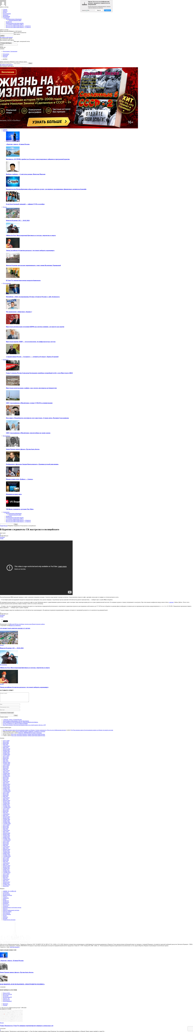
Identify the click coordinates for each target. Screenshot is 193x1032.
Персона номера (7, 911)
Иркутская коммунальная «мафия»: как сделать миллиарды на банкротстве (31, 388)
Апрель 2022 (6, 797)
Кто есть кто (6, 904)
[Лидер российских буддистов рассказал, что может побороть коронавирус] (13, 247)
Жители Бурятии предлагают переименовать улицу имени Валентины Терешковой (33, 265)
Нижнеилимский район (15, 20)
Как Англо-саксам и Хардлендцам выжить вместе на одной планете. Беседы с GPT (24, 725)
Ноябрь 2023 (6, 774)
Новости (5, 11)
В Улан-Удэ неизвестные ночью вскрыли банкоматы (23, 280)
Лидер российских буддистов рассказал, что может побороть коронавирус (30, 250)
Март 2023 (5, 782)
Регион (5, 12)
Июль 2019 (6, 842)
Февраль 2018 (6, 865)
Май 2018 (5, 861)
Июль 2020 (6, 826)
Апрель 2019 (6, 846)
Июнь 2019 (6, 844)
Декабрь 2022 (6, 786)
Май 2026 (5, 744)
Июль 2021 (6, 810)
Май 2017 (5, 878)
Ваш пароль (17, 34)
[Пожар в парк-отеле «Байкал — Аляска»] (13, 476)
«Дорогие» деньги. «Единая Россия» (18, 144)
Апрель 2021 (6, 814)
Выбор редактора (7, 895)
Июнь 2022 (6, 795)
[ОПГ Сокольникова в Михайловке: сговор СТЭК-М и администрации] (13, 400)
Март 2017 (5, 880)
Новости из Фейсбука (15, 625)
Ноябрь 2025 (6, 753)
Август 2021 (6, 808)
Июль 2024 (6, 766)
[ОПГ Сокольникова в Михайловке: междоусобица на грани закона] (13, 430)
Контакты (5, 55)
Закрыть (99, 10)
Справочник (6, 17)
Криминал (5, 15)
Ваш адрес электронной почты (22, 41)
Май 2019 (5, 845)
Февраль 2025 (6, 762)
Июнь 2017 (6, 876)
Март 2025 (5, 761)
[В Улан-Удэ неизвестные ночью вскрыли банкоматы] (13, 277)
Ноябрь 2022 (6, 788)
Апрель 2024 (6, 770)
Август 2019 (6, 841)
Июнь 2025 (6, 758)
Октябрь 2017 (6, 871)
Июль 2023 (6, 777)
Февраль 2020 (6, 833)
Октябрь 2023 (6, 776)
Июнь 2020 (6, 827)
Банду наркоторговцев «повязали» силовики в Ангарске (30, 731)
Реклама (5, 56)
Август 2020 (6, 825)
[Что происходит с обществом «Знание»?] (13, 308)
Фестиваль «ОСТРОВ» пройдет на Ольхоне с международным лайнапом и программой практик (38, 159)
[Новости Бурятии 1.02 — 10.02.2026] (13, 217)
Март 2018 (5, 864)
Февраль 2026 (6, 748)
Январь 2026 (6, 750)
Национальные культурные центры (12, 907)
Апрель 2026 (6, 746)
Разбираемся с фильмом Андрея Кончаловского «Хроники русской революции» (32, 464)
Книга (4, 899)
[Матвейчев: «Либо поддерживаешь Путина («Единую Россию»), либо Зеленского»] (13, 293)
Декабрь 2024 (6, 763)
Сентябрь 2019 (7, 839)
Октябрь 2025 (6, 754)
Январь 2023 (6, 785)
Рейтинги (5, 917)
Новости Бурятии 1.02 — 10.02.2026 (18, 220)
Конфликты (6, 902)
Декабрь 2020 (6, 819)
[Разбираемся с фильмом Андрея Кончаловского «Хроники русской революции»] (13, 461)
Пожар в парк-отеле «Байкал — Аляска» (19, 479)
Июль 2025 (6, 757)
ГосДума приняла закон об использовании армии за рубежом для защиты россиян (92, 730)
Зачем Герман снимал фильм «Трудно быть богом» (23, 449)
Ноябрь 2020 (6, 820)
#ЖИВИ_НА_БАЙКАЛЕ (9, 891)
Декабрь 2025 (6, 751)
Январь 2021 (6, 818)
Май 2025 (5, 759)
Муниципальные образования (13, 19)
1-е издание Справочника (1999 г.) (15, 24)
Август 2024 (6, 765)
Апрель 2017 (6, 879)
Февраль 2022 (6, 800)
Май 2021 (5, 812)
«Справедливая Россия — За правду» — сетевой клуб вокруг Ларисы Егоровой (32, 356)
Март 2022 (5, 799)
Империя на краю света (14, 494)
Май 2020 (5, 829)
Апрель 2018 (6, 863)
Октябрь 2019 (6, 838)
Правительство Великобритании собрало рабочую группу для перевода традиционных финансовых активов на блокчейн (46, 189)
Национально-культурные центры (15, 23)
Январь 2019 (6, 850)
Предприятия (6, 913)
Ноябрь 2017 (6, 869)
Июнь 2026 (6, 743)
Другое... (6, 998)
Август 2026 (6, 740)
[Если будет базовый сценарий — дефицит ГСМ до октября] (13, 201)
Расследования (7, 13)
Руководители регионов (9, 919)
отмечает (171, 602)
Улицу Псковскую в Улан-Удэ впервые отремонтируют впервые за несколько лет (26, 1025)
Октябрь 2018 (6, 854)
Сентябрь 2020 (7, 823)
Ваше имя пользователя (20, 32)
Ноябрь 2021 (6, 804)
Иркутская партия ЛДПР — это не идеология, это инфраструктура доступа (30, 341)
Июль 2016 (6, 886)
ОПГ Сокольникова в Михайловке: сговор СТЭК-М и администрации (29, 403)
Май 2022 (5, 796)
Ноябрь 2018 (6, 853)
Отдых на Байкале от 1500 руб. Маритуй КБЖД (15, 723)
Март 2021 (5, 815)
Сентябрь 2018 (7, 856)
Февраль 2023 (6, 784)
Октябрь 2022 (6, 789)
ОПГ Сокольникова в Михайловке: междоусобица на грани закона (28, 433)
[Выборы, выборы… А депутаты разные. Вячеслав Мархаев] (13, 171)
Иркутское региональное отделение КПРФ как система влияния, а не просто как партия (35, 326)
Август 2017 (6, 873)
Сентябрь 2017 (7, 872)
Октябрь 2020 (6, 822)
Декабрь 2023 (6, 773)
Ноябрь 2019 (6, 837)
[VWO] (87, 10)
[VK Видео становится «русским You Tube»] (13, 506)
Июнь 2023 (6, 778)
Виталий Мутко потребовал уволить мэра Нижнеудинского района (27, 624)
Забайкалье (6, 898)
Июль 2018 (6, 859)
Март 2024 (5, 772)
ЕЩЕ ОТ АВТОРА (25, 628)
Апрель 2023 (6, 781)
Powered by (84, 10)
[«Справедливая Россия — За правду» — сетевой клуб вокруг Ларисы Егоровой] (13, 353)
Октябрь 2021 (6, 806)
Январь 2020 (6, 834)
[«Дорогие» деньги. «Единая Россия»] (13, 141)
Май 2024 (5, 769)
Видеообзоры (6, 16)
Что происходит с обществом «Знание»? (19, 312)
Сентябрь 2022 (7, 791)
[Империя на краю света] (13, 491)
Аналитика (6, 892)
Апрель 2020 (6, 830)
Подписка (107, 10)
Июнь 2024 (6, 767)
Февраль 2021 (6, 816)
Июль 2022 (6, 793)
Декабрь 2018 (6, 852)
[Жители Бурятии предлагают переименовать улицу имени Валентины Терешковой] (13, 262)
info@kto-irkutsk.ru (14, 947)
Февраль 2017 (6, 882)
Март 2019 (5, 848)
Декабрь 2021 (6, 803)
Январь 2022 (6, 801)
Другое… (5, 896)
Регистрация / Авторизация (10, 51)
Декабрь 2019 (6, 835)
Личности (5, 906)
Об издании (6, 54)
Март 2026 (5, 747)
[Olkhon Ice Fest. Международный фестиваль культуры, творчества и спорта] (13, 232)
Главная (5, 9)
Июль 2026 (6, 742)
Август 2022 (6, 792)
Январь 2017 (6, 883)
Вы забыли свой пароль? (6, 37)
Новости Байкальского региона (11, 910)
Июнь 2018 (6, 860)
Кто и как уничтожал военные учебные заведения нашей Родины (28, 734)
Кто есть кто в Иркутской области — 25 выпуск (18, 27)
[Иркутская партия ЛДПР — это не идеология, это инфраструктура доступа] (13, 338)
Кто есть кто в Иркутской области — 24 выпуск (18, 25)
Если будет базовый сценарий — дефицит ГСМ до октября (25, 204)
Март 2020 (5, 831)
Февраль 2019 (6, 849)
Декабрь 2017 (6, 868)
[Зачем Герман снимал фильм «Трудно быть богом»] (13, 446)
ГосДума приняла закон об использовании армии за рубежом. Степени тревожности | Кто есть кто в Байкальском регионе (34, 730)
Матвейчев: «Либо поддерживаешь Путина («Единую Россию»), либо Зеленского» (33, 296)
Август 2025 (6, 755)
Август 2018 (6, 857)
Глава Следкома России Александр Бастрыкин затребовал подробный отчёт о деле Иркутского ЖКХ (39, 373)
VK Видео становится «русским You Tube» (20, 509)
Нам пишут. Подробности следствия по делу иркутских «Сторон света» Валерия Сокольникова (37, 418)
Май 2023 (5, 780)
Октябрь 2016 (6, 884)
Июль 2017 (6, 875)
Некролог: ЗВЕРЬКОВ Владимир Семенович (30, 732)
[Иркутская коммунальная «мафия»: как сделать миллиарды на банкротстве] (13, 385)
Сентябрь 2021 (7, 807)
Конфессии (9, 21)
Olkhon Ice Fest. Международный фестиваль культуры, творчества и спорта (31, 235)
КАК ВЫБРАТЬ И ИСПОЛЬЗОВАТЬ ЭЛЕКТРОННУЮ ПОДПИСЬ (20, 722)
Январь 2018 (6, 867)
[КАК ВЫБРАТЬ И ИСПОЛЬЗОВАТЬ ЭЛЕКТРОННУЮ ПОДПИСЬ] (4, 981)
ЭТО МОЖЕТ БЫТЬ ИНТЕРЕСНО (10, 628)
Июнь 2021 (6, 811)
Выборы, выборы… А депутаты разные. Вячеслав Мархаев (25, 174)
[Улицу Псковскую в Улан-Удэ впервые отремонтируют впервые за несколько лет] (11, 1021)
